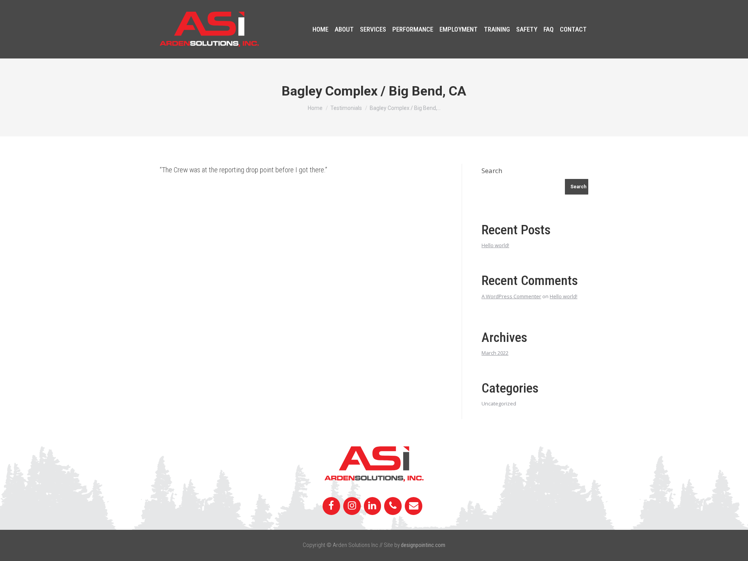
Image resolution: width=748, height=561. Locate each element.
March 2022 (495, 352)
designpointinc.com (423, 545)
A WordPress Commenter (511, 296)
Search (492, 170)
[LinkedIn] (372, 506)
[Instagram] (352, 506)
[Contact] (413, 506)
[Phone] (393, 506)
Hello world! (495, 245)
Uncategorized (499, 403)
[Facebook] (331, 506)
